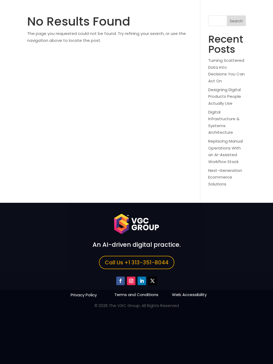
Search (236, 21)
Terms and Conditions (136, 294)
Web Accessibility (189, 294)
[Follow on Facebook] (120, 281)
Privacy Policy (84, 295)
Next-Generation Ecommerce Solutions (225, 177)
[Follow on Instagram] (131, 281)
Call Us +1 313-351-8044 (136, 262)
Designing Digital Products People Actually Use (224, 96)
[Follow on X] (152, 281)
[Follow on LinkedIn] (142, 281)
